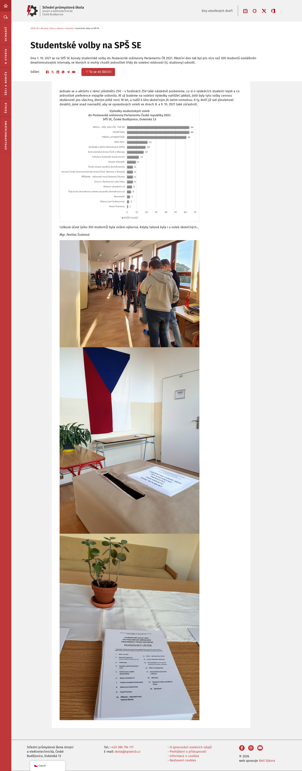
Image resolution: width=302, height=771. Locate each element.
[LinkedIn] (57, 72)
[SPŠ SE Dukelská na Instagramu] (251, 748)
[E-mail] (73, 72)
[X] (52, 72)
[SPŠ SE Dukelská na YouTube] (260, 748)
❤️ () (98, 72)
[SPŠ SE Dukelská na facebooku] (242, 748)
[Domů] (5, 5)
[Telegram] (68, 72)
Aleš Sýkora (267, 761)
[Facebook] (47, 72)
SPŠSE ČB (34, 28)
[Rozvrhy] (245, 11)
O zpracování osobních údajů (191, 747)
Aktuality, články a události (52, 28)
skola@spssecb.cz (127, 752)
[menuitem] (5, 5)
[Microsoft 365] (273, 11)
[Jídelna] (264, 11)
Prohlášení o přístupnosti (188, 752)
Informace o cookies (184, 756)
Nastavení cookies (183, 760)
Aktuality (69, 28)
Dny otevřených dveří (217, 11)
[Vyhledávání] (5, 17)
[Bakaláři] (255, 11)
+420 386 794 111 (122, 747)
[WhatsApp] (63, 72)
